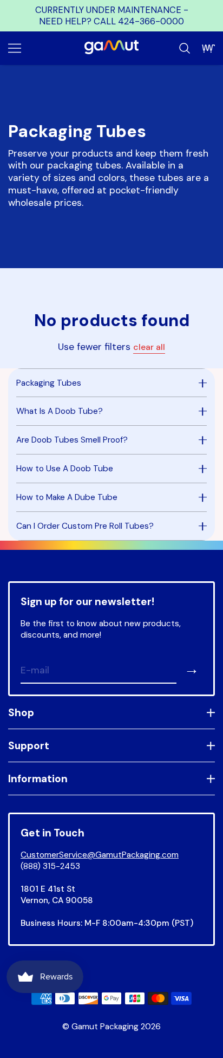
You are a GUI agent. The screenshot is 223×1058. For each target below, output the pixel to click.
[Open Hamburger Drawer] (14, 48)
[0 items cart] (208, 48)
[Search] (184, 48)
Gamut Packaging (105, 1026)
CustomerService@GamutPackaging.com (100, 854)
